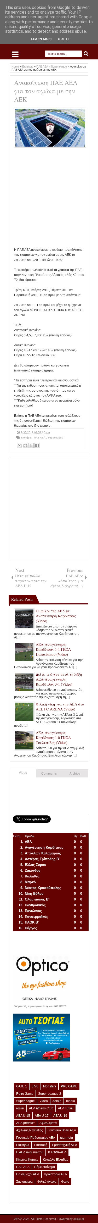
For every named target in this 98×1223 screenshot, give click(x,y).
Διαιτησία (66, 1137)
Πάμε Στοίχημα (44, 1167)
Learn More (42, 39)
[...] (18, 637)
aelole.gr (78, 1218)
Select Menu (15, 54)
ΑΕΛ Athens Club (41, 1108)
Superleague (55, 437)
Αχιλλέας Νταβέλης (29, 1130)
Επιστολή (40, 1145)
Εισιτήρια (26, 437)
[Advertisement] (49, 198)
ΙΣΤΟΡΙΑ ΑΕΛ (57, 1152)
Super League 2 (49, 1094)
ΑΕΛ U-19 (60, 1116)
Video (23, 773)
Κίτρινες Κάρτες (27, 1159)
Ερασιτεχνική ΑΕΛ (64, 1145)
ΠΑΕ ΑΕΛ (40, 437)
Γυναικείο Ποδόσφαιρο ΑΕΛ (35, 1137)
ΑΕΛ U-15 (23, 1116)
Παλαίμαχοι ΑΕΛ (27, 1174)
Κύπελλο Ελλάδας (55, 1159)
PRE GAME (69, 1086)
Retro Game (24, 1094)
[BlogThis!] (25, 445)
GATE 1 (21, 1086)
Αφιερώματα (48, 1123)
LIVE (35, 1086)
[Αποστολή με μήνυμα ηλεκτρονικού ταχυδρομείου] (19, 445)
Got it (64, 39)
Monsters (49, 1086)
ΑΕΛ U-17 (42, 1116)
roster (20, 1108)
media (70, 1101)
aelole (57, 1101)
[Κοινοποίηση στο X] (31, 445)
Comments (49, 773)
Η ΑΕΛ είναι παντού (29, 1152)
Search (86, 53)
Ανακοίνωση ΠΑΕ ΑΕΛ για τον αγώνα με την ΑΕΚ (45, 90)
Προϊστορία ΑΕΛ (55, 1174)
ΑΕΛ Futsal (65, 1108)
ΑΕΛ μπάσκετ (25, 1123)
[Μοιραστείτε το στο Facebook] (36, 445)
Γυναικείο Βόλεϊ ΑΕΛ (62, 1130)
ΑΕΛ (17, 1218)
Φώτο (65, 1181)
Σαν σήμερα (24, 1181)
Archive (75, 773)
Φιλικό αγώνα (46, 1181)
